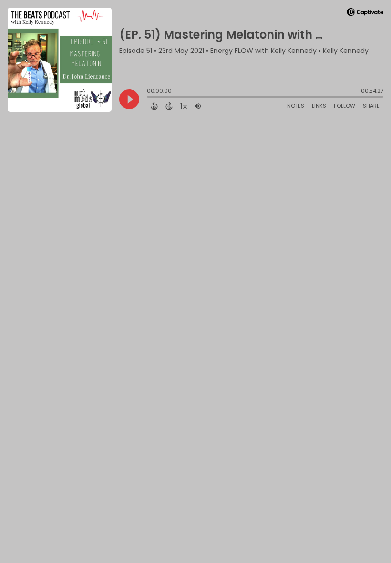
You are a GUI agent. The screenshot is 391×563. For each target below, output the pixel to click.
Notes (295, 106)
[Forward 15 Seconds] (169, 106)
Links (319, 106)
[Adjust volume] (198, 106)
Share (371, 106)
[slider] (149, 98)
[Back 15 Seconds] (154, 106)
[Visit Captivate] (365, 13)
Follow (344, 106)
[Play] (129, 99)
